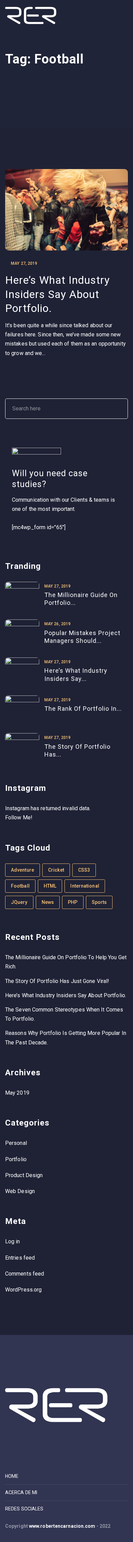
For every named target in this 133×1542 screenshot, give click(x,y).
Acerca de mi (21, 1492)
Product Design (24, 1175)
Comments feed (24, 1273)
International (84, 886)
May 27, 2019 (24, 263)
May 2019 (17, 1093)
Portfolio (16, 1159)
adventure (22, 870)
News (48, 902)
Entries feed (20, 1258)
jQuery (19, 902)
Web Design (20, 1191)
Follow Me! (18, 817)
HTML (50, 886)
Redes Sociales (24, 1508)
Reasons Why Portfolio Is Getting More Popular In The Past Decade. (65, 1037)
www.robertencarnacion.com (62, 1526)
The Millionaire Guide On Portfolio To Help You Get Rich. (66, 962)
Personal (16, 1143)
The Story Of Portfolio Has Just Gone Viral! (57, 981)
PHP (72, 902)
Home (11, 1476)
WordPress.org (23, 1289)
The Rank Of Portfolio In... (83, 708)
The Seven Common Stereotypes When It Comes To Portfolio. (64, 1014)
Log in (12, 1241)
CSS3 (84, 870)
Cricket (56, 870)
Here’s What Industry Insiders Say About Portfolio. (57, 294)
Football (20, 886)
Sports (99, 902)
